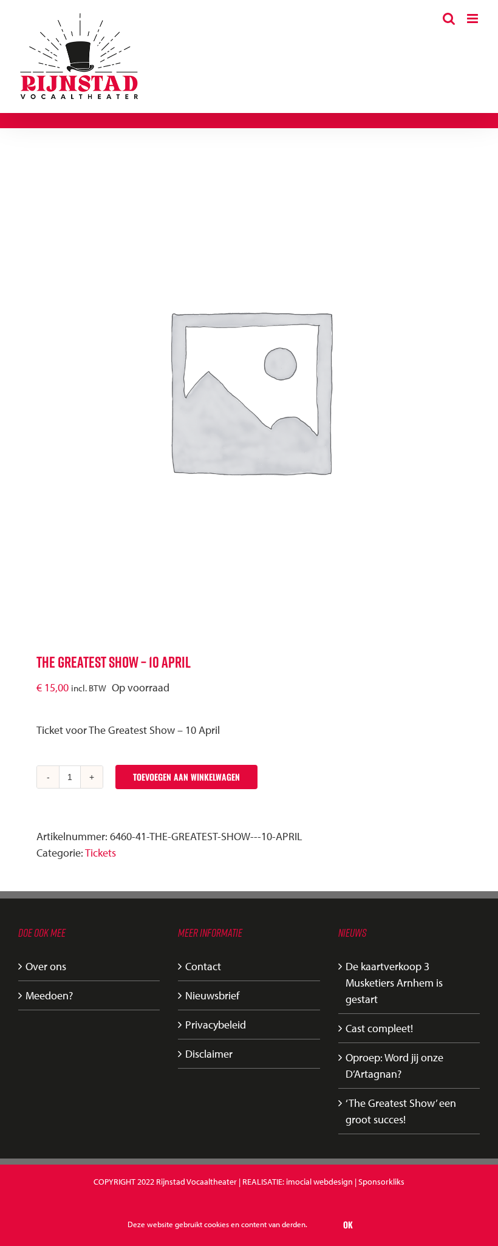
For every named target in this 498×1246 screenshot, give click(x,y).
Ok (348, 1224)
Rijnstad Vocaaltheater (196, 1181)
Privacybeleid (215, 1025)
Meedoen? (49, 995)
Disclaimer (209, 1054)
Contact (203, 966)
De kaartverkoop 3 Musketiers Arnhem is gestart (394, 982)
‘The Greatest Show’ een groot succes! (401, 1111)
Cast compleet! (379, 1028)
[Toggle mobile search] (449, 18)
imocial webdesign (319, 1181)
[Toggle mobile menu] (473, 18)
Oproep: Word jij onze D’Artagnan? (394, 1065)
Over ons (46, 966)
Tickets (100, 853)
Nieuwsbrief (212, 995)
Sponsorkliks (381, 1181)
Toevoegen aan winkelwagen (186, 776)
